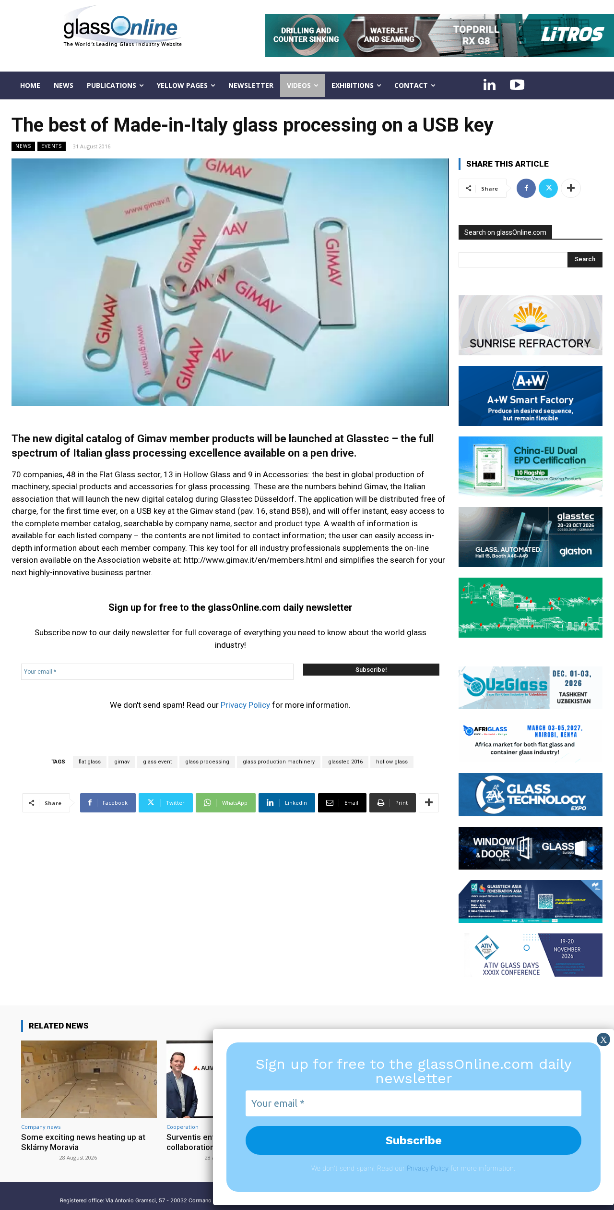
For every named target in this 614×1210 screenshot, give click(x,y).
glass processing (207, 762)
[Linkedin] (489, 85)
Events (51, 146)
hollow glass (392, 762)
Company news (40, 1126)
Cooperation (182, 1126)
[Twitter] (548, 188)
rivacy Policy (430, 1168)
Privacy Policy (245, 705)
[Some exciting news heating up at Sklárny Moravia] (89, 1079)
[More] (429, 802)
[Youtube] (517, 85)
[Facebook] (526, 188)
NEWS (23, 146)
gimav (122, 762)
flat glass (90, 762)
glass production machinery (279, 762)
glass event (157, 762)
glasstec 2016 (345, 762)
